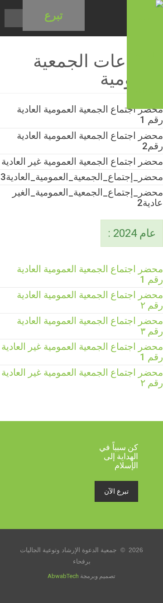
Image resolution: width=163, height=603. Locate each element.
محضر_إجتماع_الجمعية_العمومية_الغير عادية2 (87, 197)
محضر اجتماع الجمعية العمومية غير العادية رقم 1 (82, 352)
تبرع (53, 15)
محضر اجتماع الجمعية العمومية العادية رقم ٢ (90, 300)
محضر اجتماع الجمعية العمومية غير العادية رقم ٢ (82, 377)
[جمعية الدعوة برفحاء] (145, 54)
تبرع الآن (116, 491)
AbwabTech (63, 576)
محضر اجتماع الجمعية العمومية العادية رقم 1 (90, 274)
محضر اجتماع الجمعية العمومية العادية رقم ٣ (90, 326)
